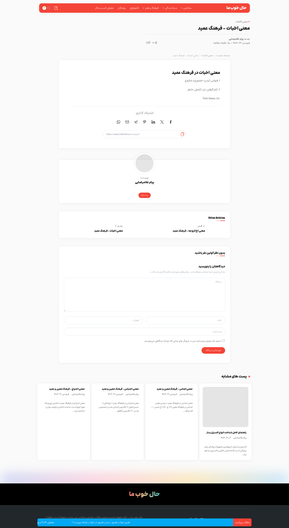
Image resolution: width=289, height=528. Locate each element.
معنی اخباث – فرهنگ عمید (108, 231)
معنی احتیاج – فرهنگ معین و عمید (67, 389)
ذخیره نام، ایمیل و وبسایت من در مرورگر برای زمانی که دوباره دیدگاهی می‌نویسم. (182, 341)
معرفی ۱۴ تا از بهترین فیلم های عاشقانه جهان (42, 522)
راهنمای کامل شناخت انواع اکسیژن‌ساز (227, 432)
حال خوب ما (236, 8)
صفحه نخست (223, 55)
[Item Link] (225, 407)
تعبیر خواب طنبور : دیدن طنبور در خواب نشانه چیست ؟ (113, 522)
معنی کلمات (207, 55)
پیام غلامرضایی (236, 39)
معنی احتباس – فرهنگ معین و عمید (120, 389)
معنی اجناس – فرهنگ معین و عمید (174, 389)
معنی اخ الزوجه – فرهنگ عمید (189, 231)
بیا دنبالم (144, 195)
